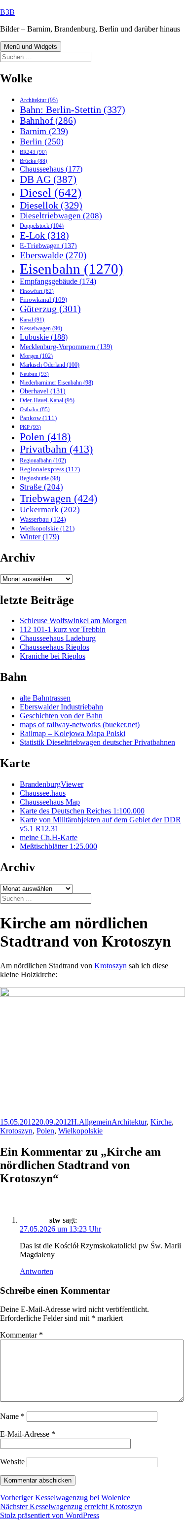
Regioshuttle (40, 478)
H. (75, 1122)
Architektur (39, 100)
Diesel (50, 192)
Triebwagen (58, 498)
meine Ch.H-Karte (48, 837)
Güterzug (50, 309)
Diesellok (51, 205)
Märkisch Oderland (49, 364)
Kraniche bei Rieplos (52, 656)
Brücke (33, 161)
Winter (39, 536)
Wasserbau (43, 519)
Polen (45, 437)
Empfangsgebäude (58, 281)
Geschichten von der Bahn (61, 715)
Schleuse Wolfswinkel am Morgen (73, 620)
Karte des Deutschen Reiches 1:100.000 (82, 811)
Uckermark (50, 509)
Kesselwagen (41, 328)
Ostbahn (35, 409)
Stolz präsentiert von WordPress (49, 1515)
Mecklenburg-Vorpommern (66, 347)
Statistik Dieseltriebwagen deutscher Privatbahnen (97, 742)
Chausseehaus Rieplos (54, 647)
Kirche (161, 1122)
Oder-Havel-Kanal (47, 400)
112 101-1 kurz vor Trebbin (63, 629)
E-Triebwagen (48, 245)
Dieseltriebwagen (61, 215)
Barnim (44, 131)
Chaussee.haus (43, 793)
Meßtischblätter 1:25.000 (58, 846)
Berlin (42, 141)
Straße (41, 487)
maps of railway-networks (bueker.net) (80, 724)
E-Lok (44, 235)
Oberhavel (43, 391)
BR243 (33, 152)
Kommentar (21, 1335)
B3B (7, 12)
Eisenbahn (71, 269)
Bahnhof (48, 120)
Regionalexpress (50, 469)
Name (12, 1416)
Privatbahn (56, 449)
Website (12, 1461)
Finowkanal (43, 299)
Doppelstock (42, 225)
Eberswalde (53, 255)
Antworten (36, 1271)
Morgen (36, 356)
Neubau (34, 374)
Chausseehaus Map (50, 802)
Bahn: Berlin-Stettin (72, 109)
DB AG (48, 179)
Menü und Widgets (30, 46)
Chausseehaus (51, 169)
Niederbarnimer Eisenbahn (56, 382)
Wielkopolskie (47, 528)
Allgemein (95, 1122)
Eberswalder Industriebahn (61, 707)
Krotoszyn (110, 965)
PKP (30, 427)
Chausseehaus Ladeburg (58, 638)
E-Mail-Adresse (27, 1434)
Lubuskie (44, 337)
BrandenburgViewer (51, 784)
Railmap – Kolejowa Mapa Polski (72, 733)
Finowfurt (37, 291)
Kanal (32, 319)
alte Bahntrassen (45, 698)
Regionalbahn (43, 460)
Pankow (38, 418)
